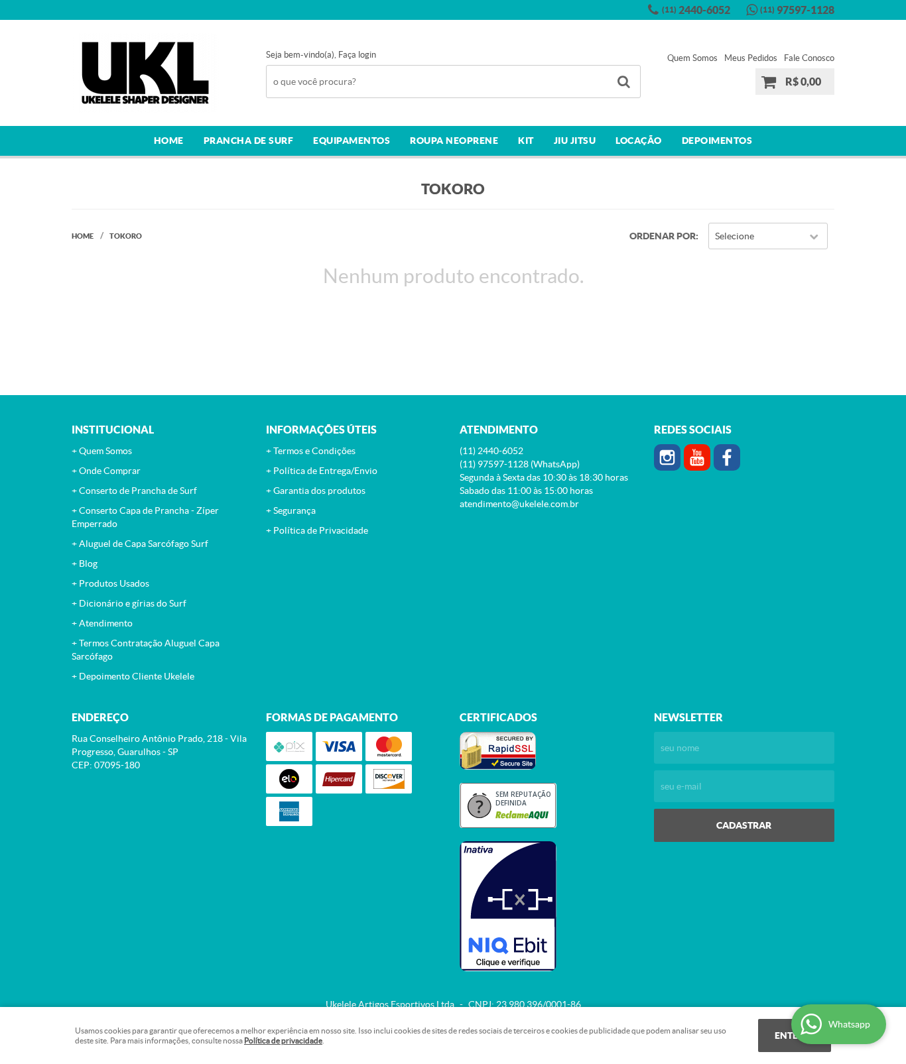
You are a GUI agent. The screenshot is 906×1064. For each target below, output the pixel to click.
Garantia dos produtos (319, 490)
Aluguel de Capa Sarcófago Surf (143, 543)
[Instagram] (667, 457)
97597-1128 (797, 10)
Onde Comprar (110, 470)
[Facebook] (727, 457)
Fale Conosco (809, 58)
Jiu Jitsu (575, 140)
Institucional (113, 430)
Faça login (357, 55)
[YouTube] (697, 457)
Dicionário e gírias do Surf (132, 603)
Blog (88, 563)
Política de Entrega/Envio (325, 470)
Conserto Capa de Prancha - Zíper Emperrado (145, 517)
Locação (638, 140)
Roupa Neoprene (454, 140)
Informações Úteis (321, 430)
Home (169, 140)
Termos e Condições (314, 450)
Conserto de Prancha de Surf (138, 490)
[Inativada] (550, 906)
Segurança (294, 510)
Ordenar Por (662, 236)
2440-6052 (696, 10)
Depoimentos (717, 140)
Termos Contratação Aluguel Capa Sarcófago (146, 650)
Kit (526, 140)
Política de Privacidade (320, 530)
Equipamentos (351, 140)
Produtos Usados (114, 583)
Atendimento (106, 623)
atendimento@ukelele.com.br (519, 504)
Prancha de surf (249, 140)
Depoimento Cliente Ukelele (136, 676)
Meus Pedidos (750, 58)
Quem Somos (692, 58)
